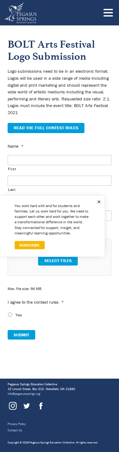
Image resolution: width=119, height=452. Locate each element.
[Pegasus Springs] (43, 12)
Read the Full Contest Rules (46, 128)
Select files (58, 260)
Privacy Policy (17, 424)
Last (12, 189)
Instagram (13, 406)
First (12, 168)
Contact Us (15, 430)
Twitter (26, 406)
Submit (21, 335)
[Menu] (109, 14)
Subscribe (29, 245)
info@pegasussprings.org (24, 394)
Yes (19, 315)
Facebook (40, 406)
